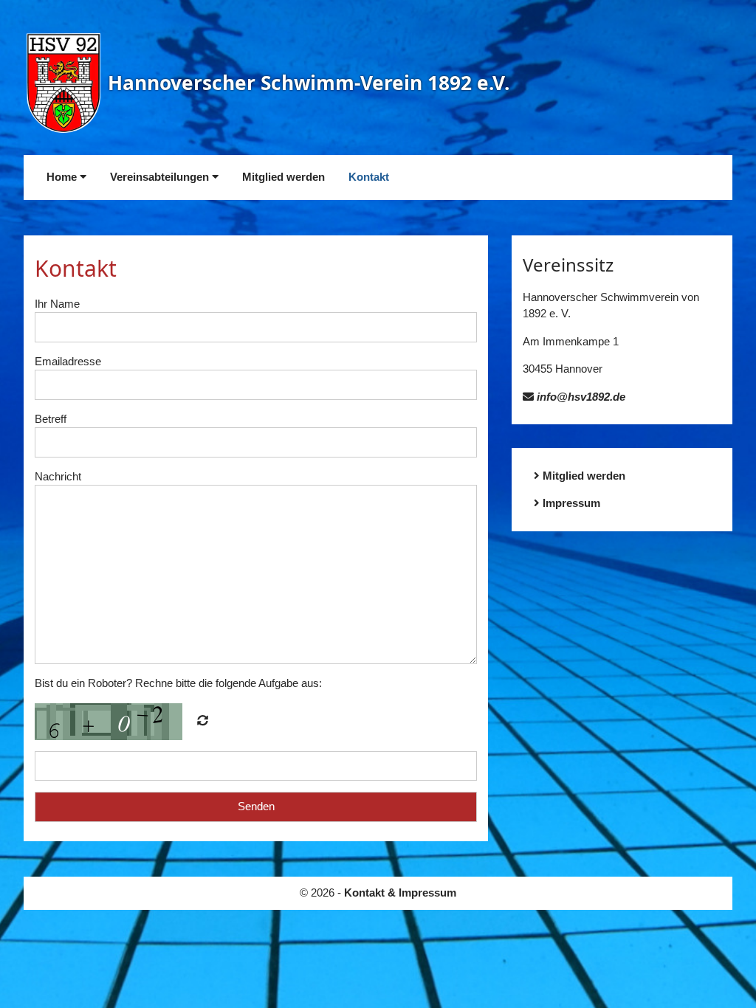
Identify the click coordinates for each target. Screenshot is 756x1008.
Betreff (50, 418)
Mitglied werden (283, 176)
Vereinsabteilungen (161, 176)
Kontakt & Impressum (400, 892)
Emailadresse (68, 361)
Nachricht (58, 476)
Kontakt (368, 176)
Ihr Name (57, 303)
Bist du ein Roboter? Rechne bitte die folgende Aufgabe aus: (178, 683)
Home (63, 176)
